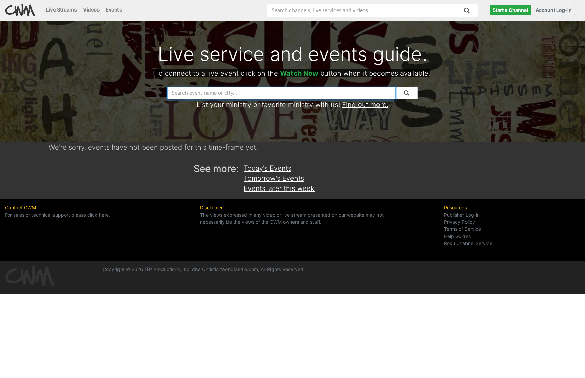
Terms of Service (462, 229)
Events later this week (279, 188)
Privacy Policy (459, 222)
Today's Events (267, 168)
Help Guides (457, 236)
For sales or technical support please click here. (57, 215)
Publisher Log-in (462, 215)
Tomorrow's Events (274, 178)
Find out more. (365, 105)
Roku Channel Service (468, 243)
